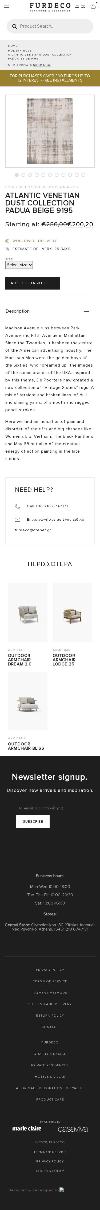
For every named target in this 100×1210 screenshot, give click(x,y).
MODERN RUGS (20, 50)
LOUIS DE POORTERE (26, 187)
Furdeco (50, 1043)
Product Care (50, 1100)
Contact (50, 1027)
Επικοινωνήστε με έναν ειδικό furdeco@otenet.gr (50, 524)
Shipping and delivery (50, 1004)
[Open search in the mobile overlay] (50, 26)
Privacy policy (50, 970)
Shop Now (42, 65)
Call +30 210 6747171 (47, 506)
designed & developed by (34, 1190)
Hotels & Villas (50, 1077)
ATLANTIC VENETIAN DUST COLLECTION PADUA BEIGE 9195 (40, 56)
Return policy (50, 1016)
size (9, 259)
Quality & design (50, 1054)
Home (13, 46)
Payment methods (50, 993)
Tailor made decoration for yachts (50, 1088)
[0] (93, 6)
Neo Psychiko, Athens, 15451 (38, 929)
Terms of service (50, 981)
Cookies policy (50, 1171)
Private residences (50, 1065)
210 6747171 (77, 929)
